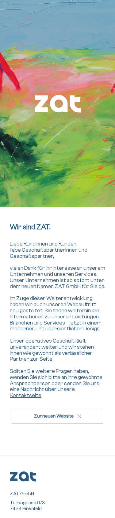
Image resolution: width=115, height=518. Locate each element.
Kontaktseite (25, 395)
